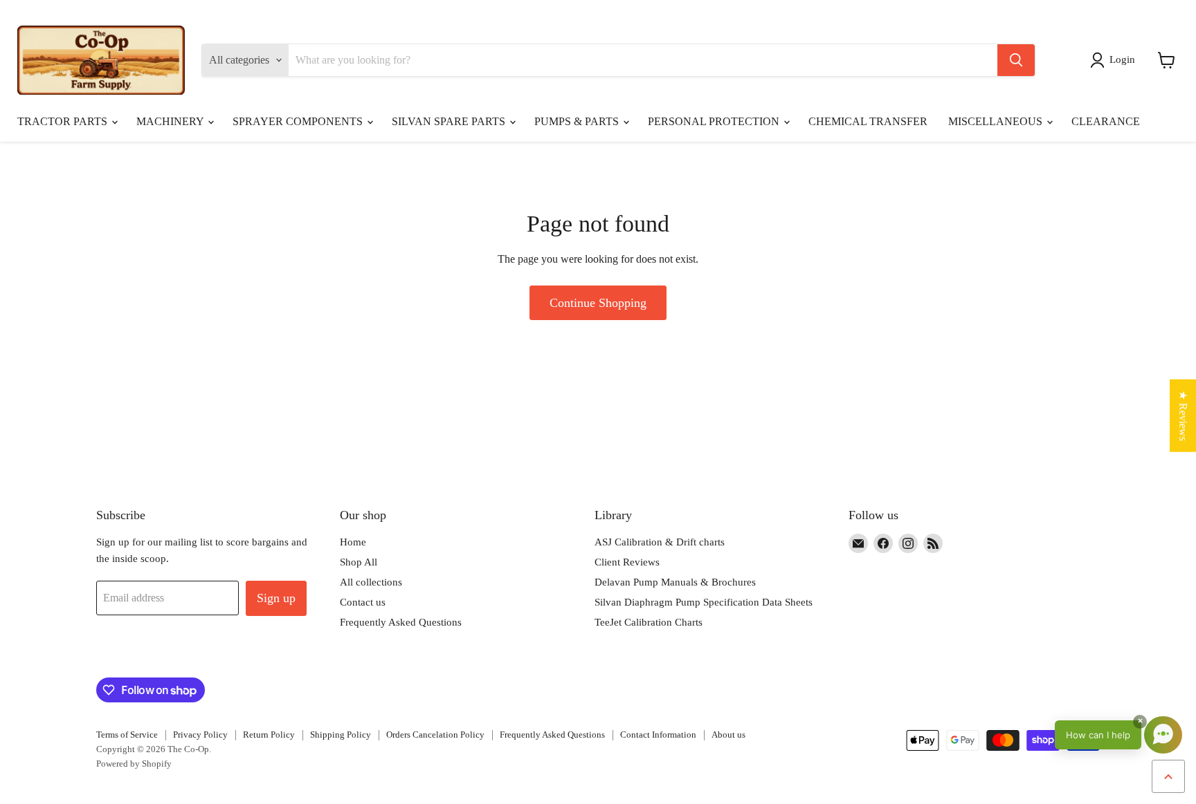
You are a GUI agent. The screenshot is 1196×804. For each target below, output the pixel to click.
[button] (1115, 60)
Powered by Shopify (134, 763)
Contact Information (658, 734)
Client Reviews (627, 562)
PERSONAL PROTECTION (715, 121)
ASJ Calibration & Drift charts (660, 542)
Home (353, 542)
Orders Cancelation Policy (435, 734)
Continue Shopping (598, 303)
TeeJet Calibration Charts (649, 622)
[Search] (1016, 60)
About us (728, 734)
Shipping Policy (340, 734)
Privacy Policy (200, 734)
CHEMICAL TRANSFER (867, 121)
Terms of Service (127, 734)
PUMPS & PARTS (578, 121)
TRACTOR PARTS (63, 121)
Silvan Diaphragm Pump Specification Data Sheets (704, 602)
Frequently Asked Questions (401, 622)
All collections (371, 582)
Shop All (358, 562)
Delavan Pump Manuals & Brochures (675, 582)
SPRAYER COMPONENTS (299, 121)
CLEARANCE (1105, 121)
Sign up (276, 598)
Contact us (363, 602)
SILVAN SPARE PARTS (450, 121)
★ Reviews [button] (1183, 415)
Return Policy (269, 734)
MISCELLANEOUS (996, 121)
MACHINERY (171, 121)
